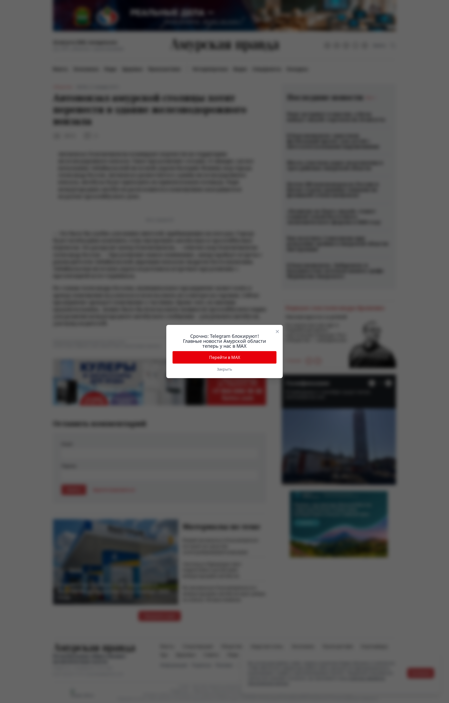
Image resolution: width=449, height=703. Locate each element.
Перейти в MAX (224, 357)
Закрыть (224, 369)
